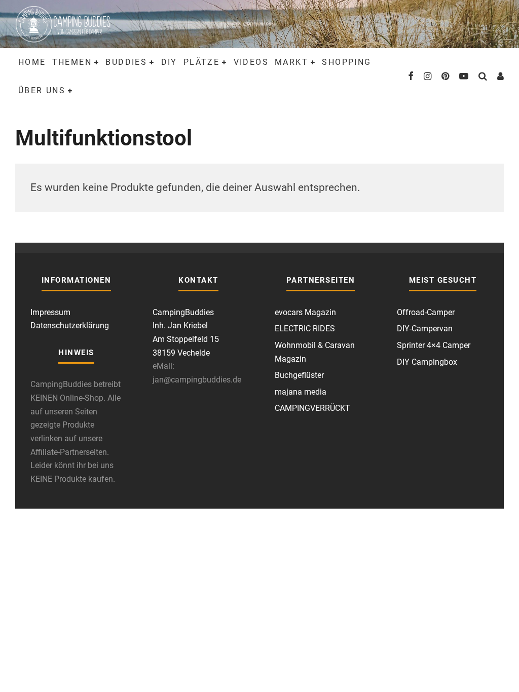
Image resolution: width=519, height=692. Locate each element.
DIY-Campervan (425, 328)
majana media (300, 392)
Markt (291, 62)
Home (32, 62)
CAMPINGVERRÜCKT (312, 408)
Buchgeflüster (299, 375)
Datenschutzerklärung (69, 325)
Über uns (41, 90)
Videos (251, 62)
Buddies (126, 62)
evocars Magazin (305, 312)
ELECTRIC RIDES (305, 328)
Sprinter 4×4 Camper (433, 345)
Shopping (346, 62)
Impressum (50, 312)
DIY (169, 62)
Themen (72, 62)
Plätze (201, 62)
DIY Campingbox (427, 362)
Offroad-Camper (426, 312)
